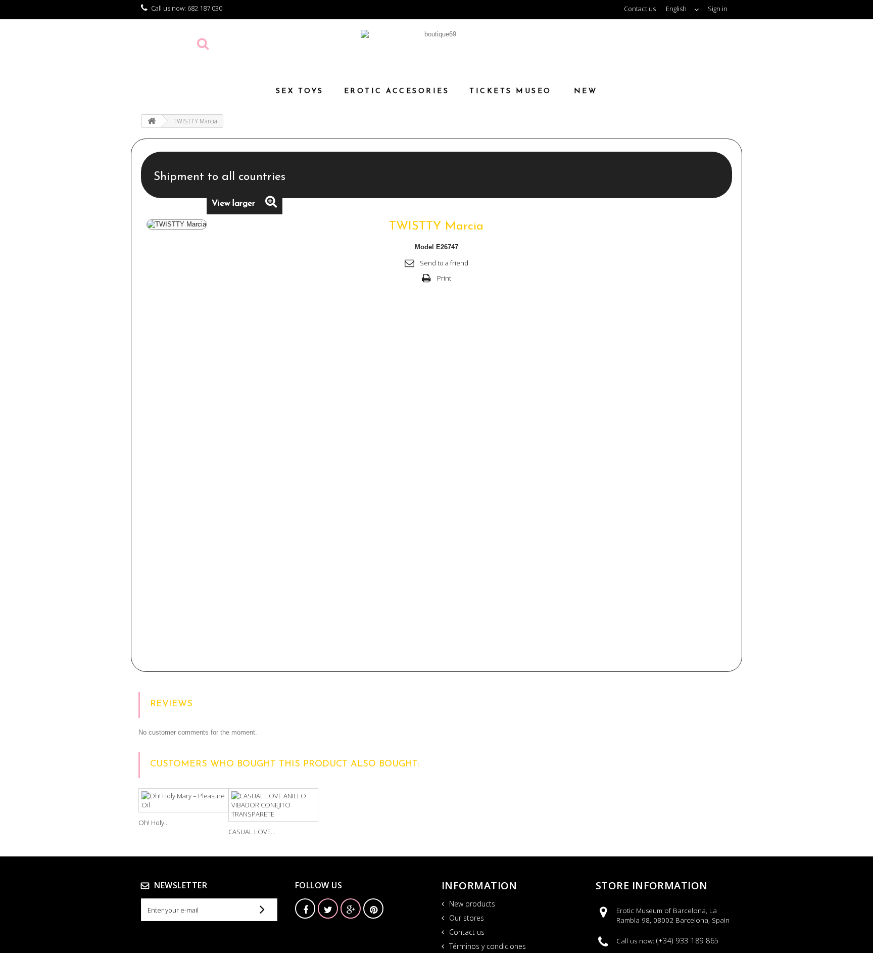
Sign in (718, 8)
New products (471, 904)
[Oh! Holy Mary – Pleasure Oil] (183, 800)
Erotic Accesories (397, 91)
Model (424, 247)
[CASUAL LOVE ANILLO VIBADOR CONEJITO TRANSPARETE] (273, 805)
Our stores (465, 918)
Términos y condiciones (486, 946)
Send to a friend (444, 262)
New (586, 91)
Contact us (640, 8)
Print (444, 278)
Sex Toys (300, 91)
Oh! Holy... (153, 822)
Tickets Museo (510, 91)
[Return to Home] (151, 121)
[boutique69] (436, 47)
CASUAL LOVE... (251, 831)
